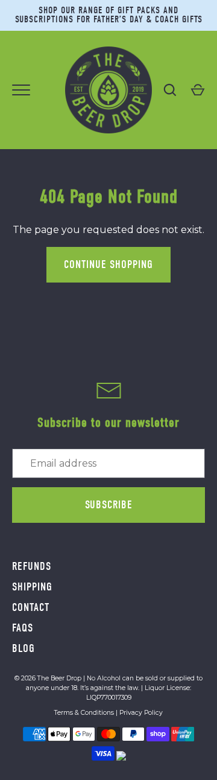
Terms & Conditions (84, 713)
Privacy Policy (141, 713)
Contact (30, 607)
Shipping (32, 586)
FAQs (22, 628)
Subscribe (109, 504)
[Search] (170, 90)
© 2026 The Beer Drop (47, 678)
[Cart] (197, 90)
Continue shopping (108, 264)
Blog (23, 648)
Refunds (31, 566)
